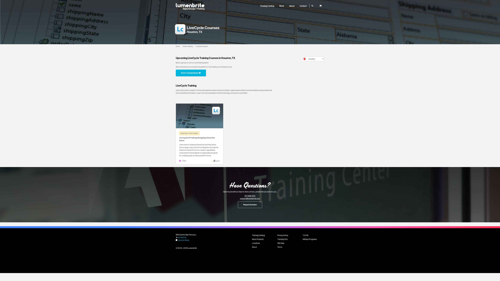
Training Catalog (258, 235)
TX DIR (305, 235)
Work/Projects (258, 239)
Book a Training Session (190, 73)
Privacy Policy (282, 235)
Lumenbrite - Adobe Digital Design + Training (190, 6)
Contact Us (182, 237)
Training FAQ (282, 239)
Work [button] (281, 6)
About (254, 247)
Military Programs (310, 239)
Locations (256, 243)
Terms (279, 247)
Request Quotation (250, 205)
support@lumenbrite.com (250, 198)
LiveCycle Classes (202, 46)
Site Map (280, 243)
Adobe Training (188, 46)
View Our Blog (183, 240)
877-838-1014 (250, 196)
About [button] (292, 6)
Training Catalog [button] (267, 6)
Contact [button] (303, 6)
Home (178, 46)
